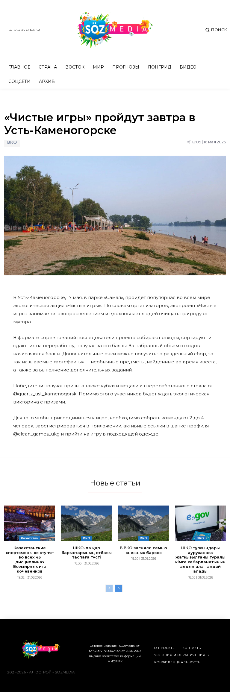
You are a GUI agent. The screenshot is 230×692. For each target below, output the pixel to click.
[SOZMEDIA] (115, 30)
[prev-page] (109, 588)
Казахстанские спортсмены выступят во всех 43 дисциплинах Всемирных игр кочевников (30, 559)
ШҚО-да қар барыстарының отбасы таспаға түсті (86, 552)
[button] (215, 30)
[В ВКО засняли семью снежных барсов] (143, 523)
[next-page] (118, 588)
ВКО (12, 142)
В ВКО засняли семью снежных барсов (143, 550)
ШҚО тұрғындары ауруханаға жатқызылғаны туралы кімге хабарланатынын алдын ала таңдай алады (200, 559)
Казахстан (29, 538)
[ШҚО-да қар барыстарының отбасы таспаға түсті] (86, 523)
